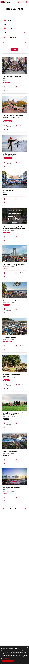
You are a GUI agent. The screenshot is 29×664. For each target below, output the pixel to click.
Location (11, 29)
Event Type (12, 37)
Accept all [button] (8, 661)
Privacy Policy (8, 658)
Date (9, 20)
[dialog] (14, 655)
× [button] (27, 647)
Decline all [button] (21, 661)
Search (14, 49)
